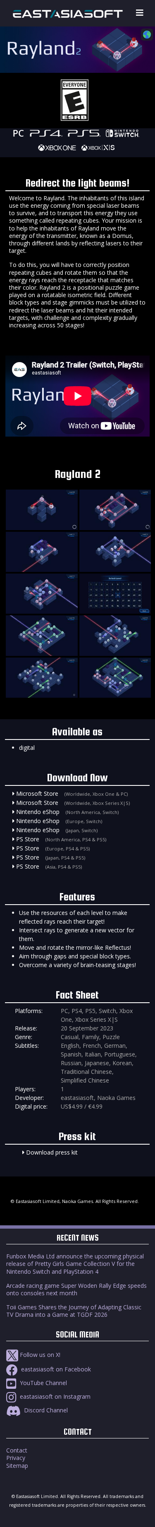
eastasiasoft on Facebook (55, 1369)
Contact (16, 1450)
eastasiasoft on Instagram (54, 1396)
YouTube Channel (42, 1383)
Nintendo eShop (38, 812)
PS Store (27, 839)
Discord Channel (45, 1410)
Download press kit (52, 1152)
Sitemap (17, 1465)
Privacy (15, 1458)
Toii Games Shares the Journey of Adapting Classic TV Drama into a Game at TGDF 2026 (73, 1310)
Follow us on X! (39, 1355)
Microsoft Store (37, 793)
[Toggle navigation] (140, 13)
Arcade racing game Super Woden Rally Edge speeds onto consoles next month (76, 1289)
